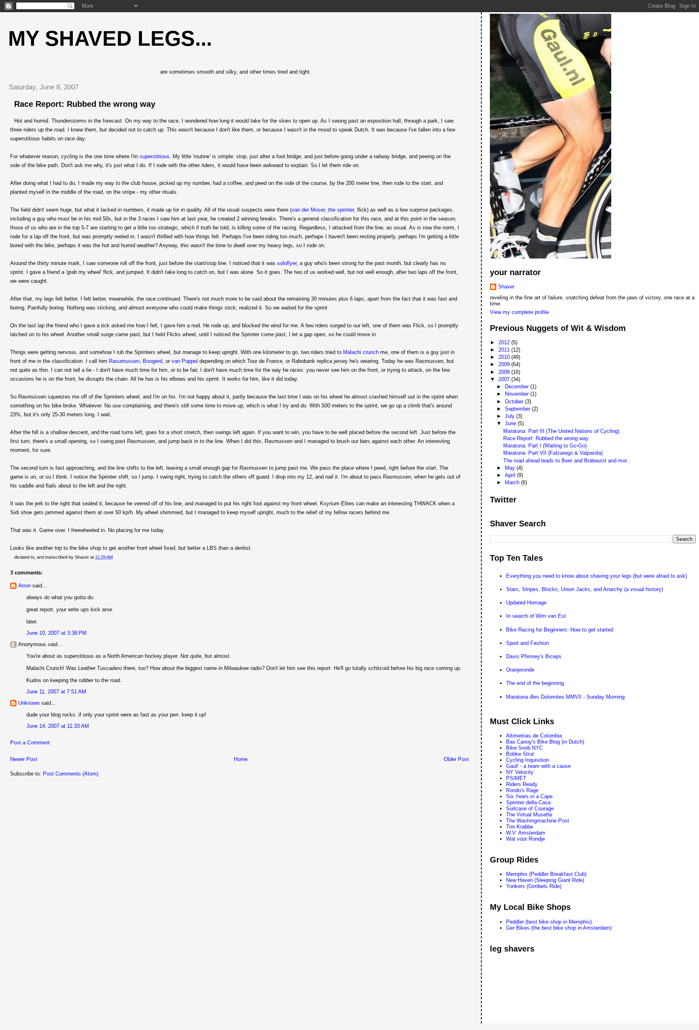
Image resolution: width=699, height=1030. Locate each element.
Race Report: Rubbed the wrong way (84, 104)
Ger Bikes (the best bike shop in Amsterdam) (559, 928)
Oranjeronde (520, 670)
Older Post (456, 759)
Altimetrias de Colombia (534, 736)
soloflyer (287, 263)
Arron (24, 586)
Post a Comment (30, 743)
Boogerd (152, 361)
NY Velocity (520, 772)
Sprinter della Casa (528, 802)
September (518, 409)
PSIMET (516, 778)
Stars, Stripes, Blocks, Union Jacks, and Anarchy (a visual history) (584, 589)
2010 (504, 357)
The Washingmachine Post (537, 821)
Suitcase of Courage (530, 808)
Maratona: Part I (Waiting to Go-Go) (545, 446)
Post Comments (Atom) (70, 774)
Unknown (29, 703)
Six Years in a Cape (529, 796)
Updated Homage (526, 603)
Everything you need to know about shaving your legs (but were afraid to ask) (596, 576)
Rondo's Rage (522, 790)
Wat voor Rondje (525, 839)
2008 (504, 372)
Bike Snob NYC (524, 748)
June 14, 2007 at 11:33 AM (57, 726)
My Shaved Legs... (110, 38)
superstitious (154, 156)
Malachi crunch (361, 352)
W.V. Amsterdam (525, 833)
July (510, 416)
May (511, 468)
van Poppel (185, 361)
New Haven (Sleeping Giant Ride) (545, 880)
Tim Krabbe (519, 827)
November (517, 394)
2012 (504, 342)
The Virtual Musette (529, 815)
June (511, 423)
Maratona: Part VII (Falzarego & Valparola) (553, 453)
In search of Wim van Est (536, 616)
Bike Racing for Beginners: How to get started (559, 630)
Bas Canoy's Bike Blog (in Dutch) (545, 742)
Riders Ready (522, 784)
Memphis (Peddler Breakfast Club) (546, 874)
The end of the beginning (535, 683)
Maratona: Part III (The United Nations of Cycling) (561, 431)
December (517, 387)
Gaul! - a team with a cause (538, 766)
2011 (504, 350)
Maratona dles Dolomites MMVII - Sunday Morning (565, 697)
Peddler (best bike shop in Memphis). (549, 922)
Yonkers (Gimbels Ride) (533, 886)
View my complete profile (519, 312)
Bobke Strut (520, 754)
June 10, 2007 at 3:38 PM (56, 633)
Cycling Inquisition (527, 760)
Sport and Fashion (527, 643)
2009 (504, 364)
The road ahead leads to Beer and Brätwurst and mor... (567, 461)
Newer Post (23, 759)
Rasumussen (124, 361)
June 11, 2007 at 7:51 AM (56, 692)
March (513, 482)
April (511, 475)
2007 (504, 379)
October (515, 401)
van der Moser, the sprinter (323, 210)
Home (241, 759)
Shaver (506, 287)
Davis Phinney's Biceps (533, 656)
